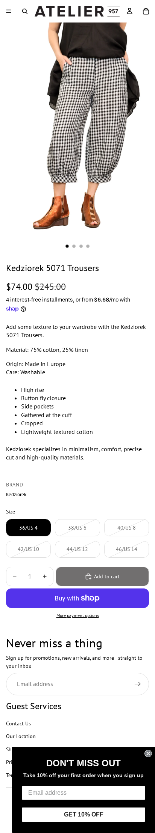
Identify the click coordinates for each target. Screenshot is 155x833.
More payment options (77, 615)
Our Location (21, 736)
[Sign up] (138, 684)
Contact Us (18, 723)
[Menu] (8, 11)
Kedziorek (16, 494)
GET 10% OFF (83, 814)
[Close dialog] (148, 753)
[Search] (25, 11)
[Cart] (146, 11)
